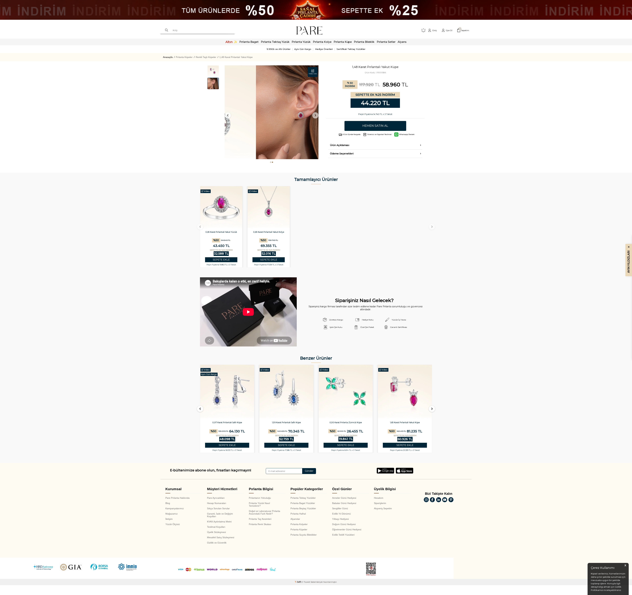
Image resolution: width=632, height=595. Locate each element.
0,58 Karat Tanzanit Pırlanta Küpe (404, 422)
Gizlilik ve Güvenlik (216, 542)
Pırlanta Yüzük (301, 41)
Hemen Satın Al (375, 126)
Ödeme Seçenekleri (342, 153)
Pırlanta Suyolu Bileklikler (303, 534)
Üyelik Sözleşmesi (216, 532)
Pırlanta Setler (386, 41)
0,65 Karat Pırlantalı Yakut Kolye (268, 232)
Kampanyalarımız (174, 508)
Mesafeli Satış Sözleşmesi (220, 537)
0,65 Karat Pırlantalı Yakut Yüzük (221, 232)
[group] (271, 112)
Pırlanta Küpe (343, 41)
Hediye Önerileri (324, 49)
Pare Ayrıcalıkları (216, 498)
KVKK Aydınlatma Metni (219, 521)
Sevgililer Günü (340, 508)
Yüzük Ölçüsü (172, 524)
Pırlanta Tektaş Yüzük (275, 41)
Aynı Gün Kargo (302, 49)
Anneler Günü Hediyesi (344, 498)
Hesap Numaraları (216, 503)
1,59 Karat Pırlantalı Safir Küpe (227, 422)
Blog (167, 503)
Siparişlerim (380, 503)
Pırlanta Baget (249, 41)
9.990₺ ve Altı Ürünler (278, 49)
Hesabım (378, 498)
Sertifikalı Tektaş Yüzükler (351, 49)
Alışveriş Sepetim (383, 508)
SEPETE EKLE (221, 259)
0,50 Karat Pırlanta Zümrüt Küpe (286, 422)
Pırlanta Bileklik (364, 41)
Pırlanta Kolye (322, 41)
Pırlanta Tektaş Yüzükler (303, 498)
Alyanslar (295, 519)
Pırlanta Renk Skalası (260, 524)
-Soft (298, 582)
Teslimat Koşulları (216, 527)
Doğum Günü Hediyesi (344, 524)
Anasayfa (168, 57)
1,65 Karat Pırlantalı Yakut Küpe (346, 422)
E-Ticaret (306, 582)
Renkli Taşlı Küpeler (206, 57)
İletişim (169, 519)
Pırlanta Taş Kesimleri (260, 519)
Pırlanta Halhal (298, 513)
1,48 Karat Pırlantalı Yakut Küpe (236, 57)
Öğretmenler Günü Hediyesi (346, 529)
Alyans (402, 41)
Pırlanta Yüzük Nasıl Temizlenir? (259, 504)
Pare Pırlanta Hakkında (177, 498)
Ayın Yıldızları (628, 259)
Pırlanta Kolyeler (299, 524)
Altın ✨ (231, 42)
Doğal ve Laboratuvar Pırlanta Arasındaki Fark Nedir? (264, 512)
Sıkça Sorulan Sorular (218, 508)
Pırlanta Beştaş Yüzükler (303, 508)
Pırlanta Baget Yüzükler (302, 503)
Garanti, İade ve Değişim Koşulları (220, 515)
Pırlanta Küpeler (184, 57)
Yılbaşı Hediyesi (340, 519)
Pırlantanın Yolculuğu (260, 498)
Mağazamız (171, 513)
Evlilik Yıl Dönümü (341, 513)
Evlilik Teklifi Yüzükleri (343, 534)
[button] (270, 162)
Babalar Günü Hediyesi (344, 503)
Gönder (309, 470)
